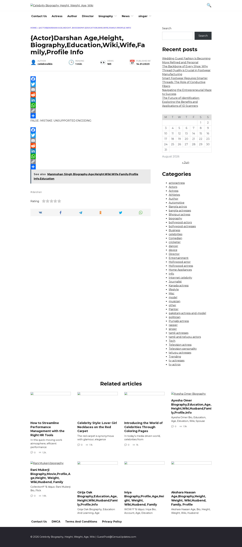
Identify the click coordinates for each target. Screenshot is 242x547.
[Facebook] (90, 79)
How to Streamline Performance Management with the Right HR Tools (47, 429)
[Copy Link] (90, 110)
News (126, 16)
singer (143, 16)
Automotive (176, 202)
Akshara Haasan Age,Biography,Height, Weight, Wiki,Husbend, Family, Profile (188, 498)
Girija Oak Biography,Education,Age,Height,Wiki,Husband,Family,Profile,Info (97, 498)
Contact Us (39, 16)
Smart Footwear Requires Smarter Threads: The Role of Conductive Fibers (185, 82)
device (173, 250)
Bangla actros (178, 206)
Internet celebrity (180, 277)
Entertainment (178, 258)
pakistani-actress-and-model (187, 313)
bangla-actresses (180, 210)
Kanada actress (178, 285)
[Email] (90, 89)
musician (174, 301)
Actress (57, 16)
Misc (171, 293)
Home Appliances (180, 269)
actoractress (177, 183)
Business (174, 230)
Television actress (180, 344)
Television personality (183, 348)
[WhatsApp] (90, 105)
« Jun (185, 162)
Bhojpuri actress (179, 214)
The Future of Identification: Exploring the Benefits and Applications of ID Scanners (181, 101)
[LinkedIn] (90, 100)
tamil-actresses (178, 333)
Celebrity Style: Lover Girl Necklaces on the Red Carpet (97, 427)
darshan (37, 192)
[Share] (90, 115)
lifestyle (174, 289)
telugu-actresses (180, 352)
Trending (175, 356)
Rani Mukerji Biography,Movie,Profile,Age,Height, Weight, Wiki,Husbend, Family (50, 476)
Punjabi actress (179, 321)
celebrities (175, 234)
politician (174, 317)
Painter (173, 309)
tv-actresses (176, 360)
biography (106, 16)
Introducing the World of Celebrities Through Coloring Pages (143, 427)
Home (33, 28)
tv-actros (174, 364)
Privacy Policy (112, 521)
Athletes (174, 194)
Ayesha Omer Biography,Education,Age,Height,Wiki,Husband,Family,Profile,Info (191, 406)
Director (88, 16)
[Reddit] (90, 94)
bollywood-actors (180, 222)
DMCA (56, 521)
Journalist (175, 281)
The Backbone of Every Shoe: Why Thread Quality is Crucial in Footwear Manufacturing (186, 70)
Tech (172, 340)
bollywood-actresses (182, 226)
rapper (173, 325)
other (172, 305)
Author (72, 16)
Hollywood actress (181, 265)
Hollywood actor (180, 261)
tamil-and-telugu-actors (185, 336)
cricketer (175, 242)
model (173, 297)
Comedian (175, 238)
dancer (173, 246)
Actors (173, 186)
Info (171, 273)
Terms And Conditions (81, 521)
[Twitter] (90, 84)
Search (166, 28)
